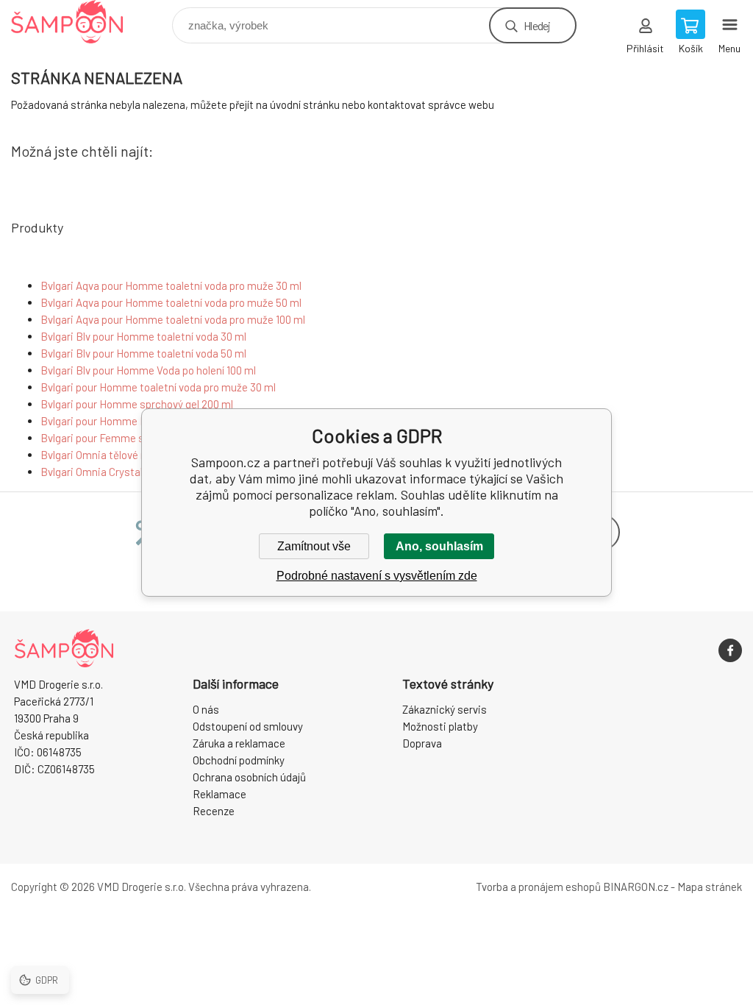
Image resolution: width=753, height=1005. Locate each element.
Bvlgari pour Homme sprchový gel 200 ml (136, 404)
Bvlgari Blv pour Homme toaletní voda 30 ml (143, 336)
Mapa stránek (709, 886)
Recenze (214, 810)
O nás (206, 709)
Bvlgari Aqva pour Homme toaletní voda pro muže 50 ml (170, 302)
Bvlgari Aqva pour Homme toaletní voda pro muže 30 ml (170, 285)
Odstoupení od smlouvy (248, 726)
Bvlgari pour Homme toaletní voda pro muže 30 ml (158, 387)
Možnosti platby (440, 726)
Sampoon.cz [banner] (76, 21)
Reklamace (219, 793)
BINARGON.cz (635, 886)
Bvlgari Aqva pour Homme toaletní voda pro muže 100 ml (172, 319)
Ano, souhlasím (439, 546)
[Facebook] (730, 650)
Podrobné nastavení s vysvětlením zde (376, 575)
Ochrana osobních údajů (249, 777)
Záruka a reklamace (239, 743)
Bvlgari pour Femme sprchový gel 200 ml (136, 437)
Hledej (537, 25)
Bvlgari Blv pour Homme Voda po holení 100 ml (148, 370)
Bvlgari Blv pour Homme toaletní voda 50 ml (143, 353)
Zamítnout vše (314, 546)
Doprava (422, 743)
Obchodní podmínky (239, 760)
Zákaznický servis (444, 709)
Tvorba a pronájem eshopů (538, 886)
